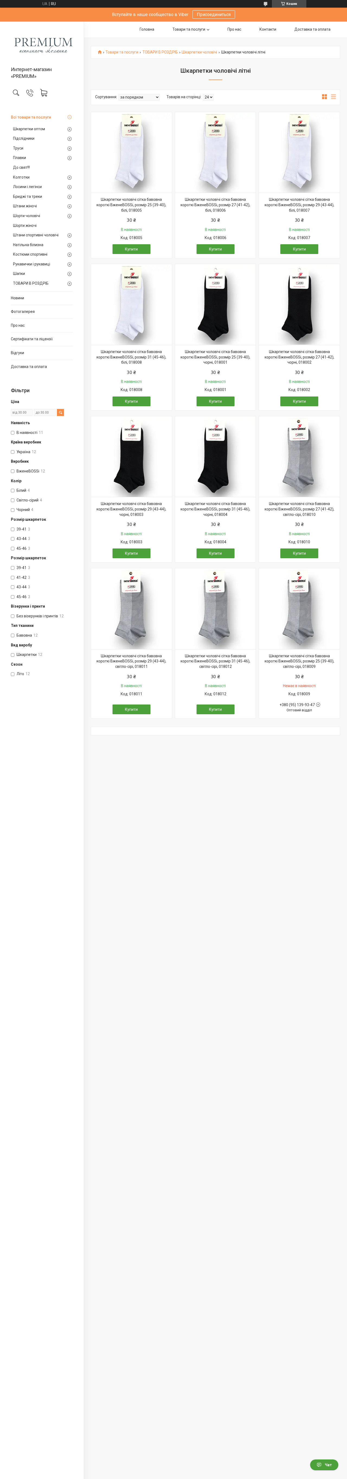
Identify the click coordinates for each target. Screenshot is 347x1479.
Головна (147, 29)
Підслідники (23, 138)
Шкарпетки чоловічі (199, 52)
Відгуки (17, 353)
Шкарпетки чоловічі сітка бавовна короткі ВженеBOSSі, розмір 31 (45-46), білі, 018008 (131, 357)
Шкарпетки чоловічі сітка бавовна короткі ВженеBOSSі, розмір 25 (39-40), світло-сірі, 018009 (299, 661)
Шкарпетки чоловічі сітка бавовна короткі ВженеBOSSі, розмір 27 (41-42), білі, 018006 (215, 204)
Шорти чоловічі (26, 216)
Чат (328, 1465)
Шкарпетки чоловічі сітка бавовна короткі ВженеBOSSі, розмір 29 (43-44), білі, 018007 (299, 204)
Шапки (19, 273)
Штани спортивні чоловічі (36, 235)
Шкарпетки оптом (29, 129)
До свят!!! (21, 167)
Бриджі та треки (27, 196)
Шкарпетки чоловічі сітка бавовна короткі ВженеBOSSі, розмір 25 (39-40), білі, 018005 (131, 204)
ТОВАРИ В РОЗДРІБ (31, 283)
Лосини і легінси (27, 187)
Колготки (21, 177)
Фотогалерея (23, 311)
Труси (18, 148)
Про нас (18, 325)
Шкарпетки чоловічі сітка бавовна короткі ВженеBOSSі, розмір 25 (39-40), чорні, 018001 (215, 357)
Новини (17, 298)
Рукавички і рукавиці (31, 264)
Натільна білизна (28, 245)
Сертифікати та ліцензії (32, 339)
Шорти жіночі (25, 225)
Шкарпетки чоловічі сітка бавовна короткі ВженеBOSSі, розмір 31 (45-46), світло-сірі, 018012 (215, 661)
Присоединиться (214, 14)
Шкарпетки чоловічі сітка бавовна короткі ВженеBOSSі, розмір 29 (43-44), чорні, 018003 (131, 509)
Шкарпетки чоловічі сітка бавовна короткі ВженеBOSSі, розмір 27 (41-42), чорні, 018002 (299, 357)
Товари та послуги (188, 29)
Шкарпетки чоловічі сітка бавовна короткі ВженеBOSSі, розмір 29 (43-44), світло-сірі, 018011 (131, 661)
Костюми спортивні (30, 254)
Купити (131, 249)
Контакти (267, 29)
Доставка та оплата (29, 366)
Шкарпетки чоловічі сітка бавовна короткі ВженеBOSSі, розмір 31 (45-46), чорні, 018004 (215, 509)
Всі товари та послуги (31, 117)
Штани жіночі (25, 206)
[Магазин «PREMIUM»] (42, 44)
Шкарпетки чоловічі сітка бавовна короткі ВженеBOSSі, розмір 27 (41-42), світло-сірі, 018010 (299, 509)
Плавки (19, 157)
